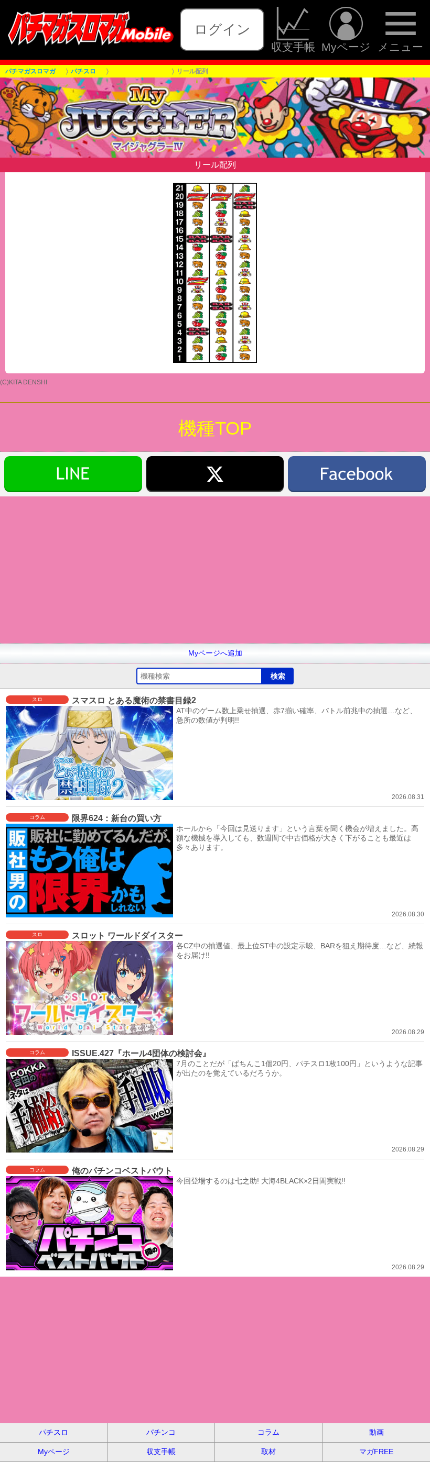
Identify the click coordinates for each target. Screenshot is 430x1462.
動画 (376, 1432)
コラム (268, 1432)
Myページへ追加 (215, 653)
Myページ (346, 47)
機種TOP (215, 428)
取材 (268, 1451)
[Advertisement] (215, 569)
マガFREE (376, 1451)
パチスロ (53, 1432)
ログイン (222, 29)
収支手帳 (293, 47)
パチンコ (161, 1432)
